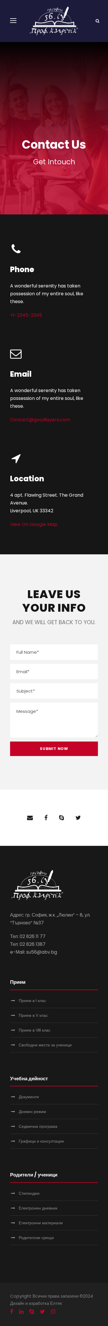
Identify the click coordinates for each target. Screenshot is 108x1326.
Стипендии (29, 1193)
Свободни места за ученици (45, 1045)
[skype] (61, 818)
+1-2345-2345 (26, 315)
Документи (29, 1097)
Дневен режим (32, 1111)
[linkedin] (21, 1311)
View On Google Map (33, 524)
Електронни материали (41, 1223)
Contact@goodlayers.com (40, 419)
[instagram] (53, 1311)
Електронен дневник (38, 1208)
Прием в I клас (32, 1000)
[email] (30, 818)
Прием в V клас (33, 1015)
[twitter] (78, 818)
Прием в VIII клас (34, 1030)
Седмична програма (38, 1126)
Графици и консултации (41, 1141)
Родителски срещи (36, 1238)
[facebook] (46, 818)
